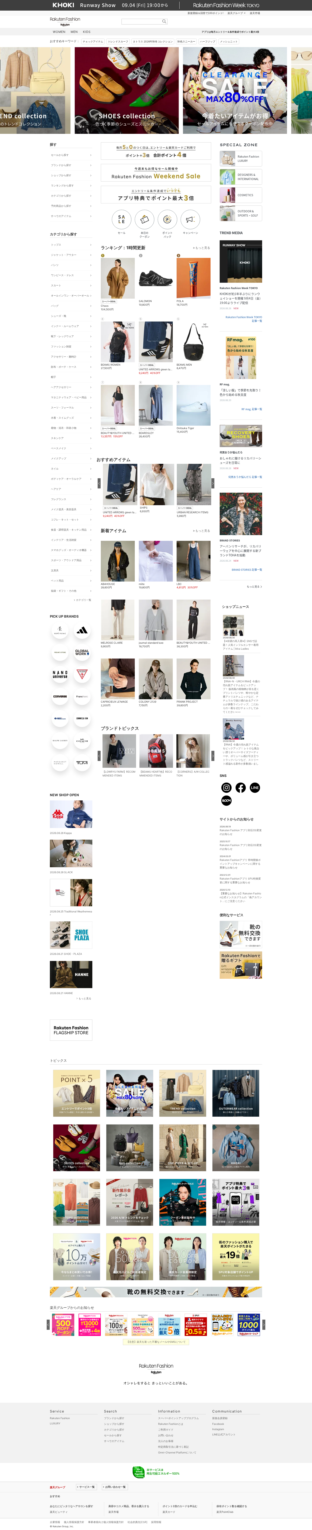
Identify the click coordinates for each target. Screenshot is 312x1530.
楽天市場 (255, 13)
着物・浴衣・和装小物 (63, 427)
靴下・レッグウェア (62, 336)
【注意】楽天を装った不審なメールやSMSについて (156, 1341)
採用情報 (156, 1522)
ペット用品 (57, 580)
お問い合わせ (165, 1435)
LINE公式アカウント (224, 1434)
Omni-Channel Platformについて (177, 1452)
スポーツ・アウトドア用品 (66, 560)
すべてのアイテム (61, 216)
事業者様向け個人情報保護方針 (106, 1522)
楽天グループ (235, 13)
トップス (56, 244)
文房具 (55, 570)
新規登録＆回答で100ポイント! (205, 13)
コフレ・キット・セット (65, 519)
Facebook (218, 1423)
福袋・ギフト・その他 (63, 590)
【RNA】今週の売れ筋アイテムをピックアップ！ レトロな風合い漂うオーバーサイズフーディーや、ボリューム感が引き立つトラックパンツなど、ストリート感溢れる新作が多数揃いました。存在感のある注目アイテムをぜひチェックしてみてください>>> (241, 760)
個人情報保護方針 (74, 1522)
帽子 (53, 377)
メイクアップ (58, 458)
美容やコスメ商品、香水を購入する (128, 1506)
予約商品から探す (61, 205)
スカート (56, 285)
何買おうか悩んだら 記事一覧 (245, 477)
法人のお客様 (165, 1441)
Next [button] (262, 90)
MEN (74, 32)
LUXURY (55, 1423)
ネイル (55, 468)
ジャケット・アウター (63, 254)
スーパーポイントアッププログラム (178, 1418)
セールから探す (60, 155)
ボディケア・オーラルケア (66, 478)
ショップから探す (61, 175)
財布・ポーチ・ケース (63, 366)
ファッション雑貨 (61, 346)
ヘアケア (56, 489)
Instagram (218, 1429)
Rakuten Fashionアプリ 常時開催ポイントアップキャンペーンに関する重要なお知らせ (240, 863)
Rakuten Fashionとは (170, 1423)
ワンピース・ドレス (62, 275)
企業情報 (55, 1522)
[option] (102, 90)
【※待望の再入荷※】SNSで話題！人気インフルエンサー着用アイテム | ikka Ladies (241, 644)
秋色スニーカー (186, 41)
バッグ (55, 305)
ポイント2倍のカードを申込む (180, 1506)
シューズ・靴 (58, 315)
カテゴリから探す (61, 195)
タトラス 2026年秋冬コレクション (153, 41)
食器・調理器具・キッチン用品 (69, 529)
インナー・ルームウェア (65, 326)
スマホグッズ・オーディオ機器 (69, 550)
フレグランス (58, 499)
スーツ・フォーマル (62, 407)
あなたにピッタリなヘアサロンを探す (71, 1506)
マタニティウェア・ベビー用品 (69, 397)
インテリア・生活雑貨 (63, 539)
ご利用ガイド (165, 1429)
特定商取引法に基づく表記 (173, 1446)
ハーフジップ (207, 41)
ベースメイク (58, 448)
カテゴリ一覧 (83, 599)
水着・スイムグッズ (62, 417)
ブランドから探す (61, 165)
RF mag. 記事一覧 (252, 409)
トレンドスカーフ (118, 41)
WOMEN (59, 32)
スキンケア (57, 438)
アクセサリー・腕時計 (63, 356)
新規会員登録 (220, 1418)
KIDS (87, 32)
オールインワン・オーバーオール (70, 295)
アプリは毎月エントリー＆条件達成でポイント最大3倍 (230, 31)
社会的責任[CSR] (137, 1522)
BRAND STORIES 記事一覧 (247, 570)
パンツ (55, 265)
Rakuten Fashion (83, 22)
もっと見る (85, 998)
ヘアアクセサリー (61, 387)
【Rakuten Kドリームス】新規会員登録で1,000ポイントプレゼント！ (116, 1496)
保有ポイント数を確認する (231, 1506)
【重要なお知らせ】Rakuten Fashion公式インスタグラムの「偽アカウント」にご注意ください (241, 897)
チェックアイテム (93, 41)
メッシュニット (229, 41)
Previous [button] (50, 90)
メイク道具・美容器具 (63, 509)
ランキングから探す (62, 185)
